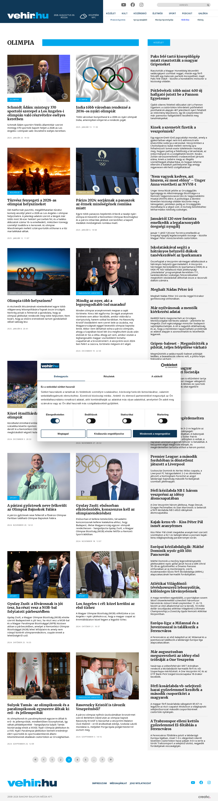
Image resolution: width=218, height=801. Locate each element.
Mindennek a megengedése (155, 433)
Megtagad (63, 433)
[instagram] (141, 4)
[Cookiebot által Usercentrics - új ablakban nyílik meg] (163, 365)
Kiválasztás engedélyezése (109, 433)
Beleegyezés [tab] (61, 376)
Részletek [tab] (109, 376)
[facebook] (133, 4)
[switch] (91, 420)
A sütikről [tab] (156, 376)
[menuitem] (111, 13)
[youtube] (123, 4)
